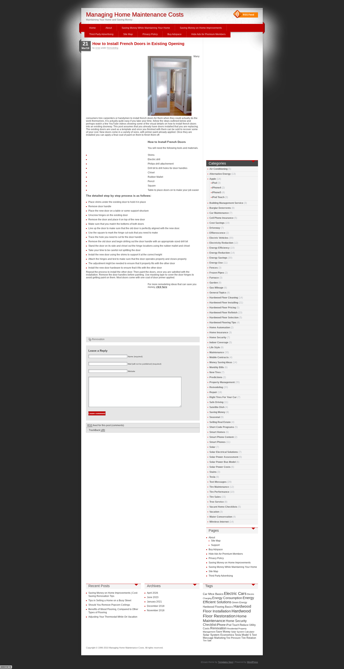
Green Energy (239, 602)
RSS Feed (248, 14)
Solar (212, 447)
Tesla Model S (243, 634)
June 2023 (152, 597)
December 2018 (155, 606)
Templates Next (225, 662)
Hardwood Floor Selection (223, 317)
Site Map (128, 34)
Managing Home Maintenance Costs (135, 14)
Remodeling (112, 48)
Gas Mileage (216, 287)
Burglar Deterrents (220, 208)
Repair (213, 392)
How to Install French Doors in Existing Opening (138, 43)
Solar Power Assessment (223, 457)
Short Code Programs (221, 427)
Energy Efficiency (219, 247)
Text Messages (218, 482)
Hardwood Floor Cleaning (223, 297)
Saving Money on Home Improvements (201, 27)
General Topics (217, 292)
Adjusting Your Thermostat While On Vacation (112, 616)
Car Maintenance (219, 213)
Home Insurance (218, 332)
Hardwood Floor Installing (223, 302)
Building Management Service (226, 203)
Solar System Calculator (242, 632)
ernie (97, 48)
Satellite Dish (216, 407)
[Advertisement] (116, 82)
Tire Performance (219, 491)
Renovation (98, 339)
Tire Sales (215, 496)
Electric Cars (235, 593)
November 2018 (155, 610)
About (109, 27)
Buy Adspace (174, 34)
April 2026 (152, 593)
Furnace (214, 277)
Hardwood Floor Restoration (227, 613)
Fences (213, 267)
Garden (213, 282)
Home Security (217, 337)
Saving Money (217, 412)
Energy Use (216, 262)
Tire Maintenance (219, 487)
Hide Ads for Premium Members (208, 34)
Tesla (212, 477)
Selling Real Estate (220, 422)
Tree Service (216, 501)
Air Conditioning (218, 169)
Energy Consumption (227, 598)
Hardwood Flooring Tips (222, 322)
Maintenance (216, 352)
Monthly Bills (216, 367)
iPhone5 (216, 192)
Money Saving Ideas (220, 362)
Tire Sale (207, 640)
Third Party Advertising (101, 34)
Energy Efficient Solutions (228, 600)
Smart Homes (217, 432)
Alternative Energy (220, 174)
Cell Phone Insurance (221, 218)
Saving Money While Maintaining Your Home (146, 27)
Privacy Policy (150, 34)
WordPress (252, 662)
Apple (212, 179)
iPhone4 (216, 187)
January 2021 (154, 601)
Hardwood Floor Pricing (222, 307)
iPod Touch (218, 197)
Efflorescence (217, 233)
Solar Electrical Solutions (223, 452)
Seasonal (214, 417)
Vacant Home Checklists (223, 506)
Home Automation (219, 327)
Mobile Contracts (219, 357)
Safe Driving (216, 402)
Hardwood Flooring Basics (218, 606)
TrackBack (97, 430)
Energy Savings (218, 257)
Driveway (214, 228)
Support (215, 545)
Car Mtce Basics (213, 593)
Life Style (214, 347)
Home (92, 27)
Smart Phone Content (221, 437)
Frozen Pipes (216, 272)
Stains (213, 472)
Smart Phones (217, 442)
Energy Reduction (219, 252)
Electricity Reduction (221, 242)
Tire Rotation (248, 637)
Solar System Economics (218, 634)
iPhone (221, 624)
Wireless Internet (219, 521)
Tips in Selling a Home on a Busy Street (109, 600)
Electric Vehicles (218, 237)
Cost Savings (217, 223)
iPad (214, 182)
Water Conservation (220, 516)
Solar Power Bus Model (222, 462)
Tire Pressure (233, 638)
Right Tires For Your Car (223, 397)
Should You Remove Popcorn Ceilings (109, 604)
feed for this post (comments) (105, 425)
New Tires (215, 372)
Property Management (222, 382)
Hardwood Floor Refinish (223, 312)
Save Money (223, 631)
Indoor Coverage (218, 342)
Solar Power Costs (220, 467)
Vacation (214, 511)
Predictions (215, 377)
